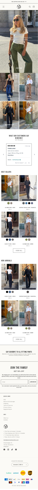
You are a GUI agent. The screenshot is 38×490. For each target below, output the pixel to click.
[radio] (8, 203)
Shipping (6, 403)
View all (19, 250)
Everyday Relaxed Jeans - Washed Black (28, 296)
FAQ (5, 399)
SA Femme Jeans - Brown (28, 244)
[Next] (34, 154)
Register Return (8, 409)
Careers (6, 420)
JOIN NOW (33, 382)
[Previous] (3, 154)
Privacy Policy (7, 407)
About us (6, 418)
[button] (3, 7)
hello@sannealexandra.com (11, 440)
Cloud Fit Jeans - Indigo (10, 244)
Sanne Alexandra (21, 485)
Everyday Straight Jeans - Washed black (28, 207)
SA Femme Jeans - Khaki (10, 207)
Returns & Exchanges (9, 401)
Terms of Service (8, 405)
